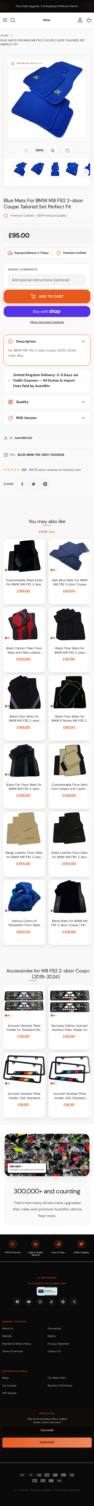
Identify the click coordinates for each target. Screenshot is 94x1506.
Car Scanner (9, 1385)
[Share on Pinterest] (45, 484)
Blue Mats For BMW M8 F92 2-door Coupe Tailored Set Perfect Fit (42, 42)
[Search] (15, 20)
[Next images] (85, 172)
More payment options (47, 322)
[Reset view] (67, 150)
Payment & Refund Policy (16, 1343)
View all (47, 532)
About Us (7, 1328)
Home (4, 35)
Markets (7, 1336)
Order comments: (23, 269)
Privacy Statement (58, 1343)
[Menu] (5, 20)
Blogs (5, 1377)
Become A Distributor (60, 1385)
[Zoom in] (52, 150)
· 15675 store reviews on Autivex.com (51, 470)
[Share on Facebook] (22, 484)
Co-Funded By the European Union (47, 1283)
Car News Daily (57, 1377)
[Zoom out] (26, 150)
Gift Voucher (9, 1393)
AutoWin (24, 1490)
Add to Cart (51, 296)
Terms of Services (12, 1351)
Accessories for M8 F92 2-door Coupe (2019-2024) (48, 974)
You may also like (47, 521)
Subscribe (47, 1442)
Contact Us (54, 1351)
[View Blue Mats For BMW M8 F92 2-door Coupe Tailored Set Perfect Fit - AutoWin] (20, 169)
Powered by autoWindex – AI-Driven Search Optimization (55, 1490)
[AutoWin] (47, 20)
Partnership (54, 1328)
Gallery (52, 1336)
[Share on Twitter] (33, 484)
